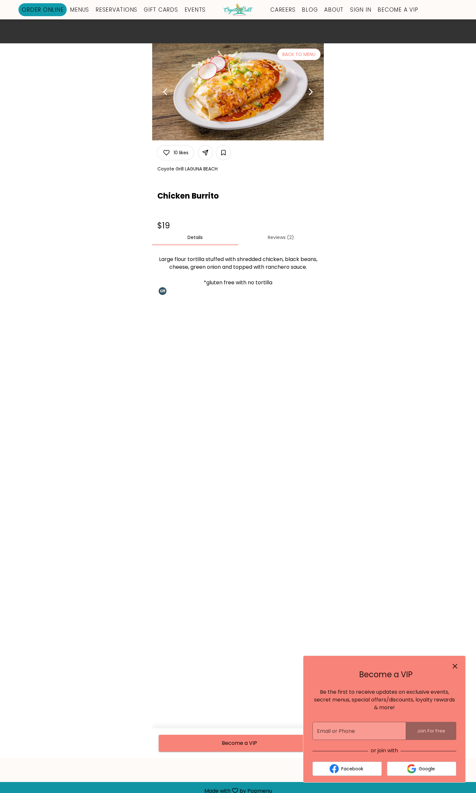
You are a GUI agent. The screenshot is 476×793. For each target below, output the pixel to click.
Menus (79, 10)
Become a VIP (398, 10)
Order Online (42, 10)
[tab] (195, 237)
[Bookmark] (223, 153)
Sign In (360, 10)
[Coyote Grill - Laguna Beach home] (238, 10)
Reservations (116, 10)
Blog (310, 10)
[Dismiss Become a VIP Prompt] (455, 666)
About (334, 10)
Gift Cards (161, 10)
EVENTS (195, 10)
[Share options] (205, 153)
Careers (282, 10)
